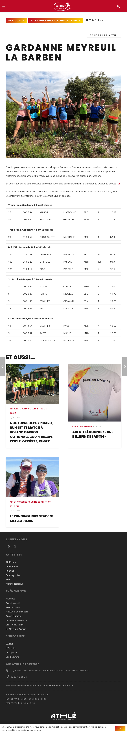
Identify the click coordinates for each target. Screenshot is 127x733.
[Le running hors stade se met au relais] (32, 477)
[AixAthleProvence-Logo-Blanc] (62, 6)
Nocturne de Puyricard (17, 611)
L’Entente (10, 648)
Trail (8, 579)
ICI (118, 183)
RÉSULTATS (15, 408)
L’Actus (9, 643)
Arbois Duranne (14, 615)
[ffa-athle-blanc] (63, 716)
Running (10, 570)
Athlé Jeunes (12, 566)
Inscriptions (11, 652)
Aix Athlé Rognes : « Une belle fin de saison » (92, 434)
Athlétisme (11, 562)
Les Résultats (12, 656)
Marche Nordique (14, 583)
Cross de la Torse (15, 624)
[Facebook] (9, 546)
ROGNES (88, 426)
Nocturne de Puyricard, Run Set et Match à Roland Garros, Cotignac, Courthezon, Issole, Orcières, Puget (31, 432)
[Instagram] (15, 546)
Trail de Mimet (13, 607)
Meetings (10, 598)
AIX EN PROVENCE (18, 502)
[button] (3, 6)
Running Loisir (13, 575)
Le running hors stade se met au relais (31, 518)
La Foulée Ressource (16, 620)
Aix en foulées (13, 602)
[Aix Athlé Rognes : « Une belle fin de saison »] (94, 393)
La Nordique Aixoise (16, 628)
